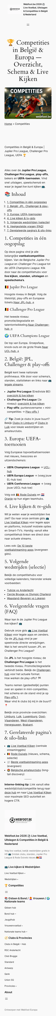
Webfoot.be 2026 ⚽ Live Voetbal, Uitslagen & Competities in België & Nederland (26, 839)
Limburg (10, 716)
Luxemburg (30, 716)
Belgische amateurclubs (26, 770)
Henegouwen (13, 724)
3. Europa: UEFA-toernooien (24, 214)
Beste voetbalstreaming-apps (29, 762)
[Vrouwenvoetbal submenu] (22, 925)
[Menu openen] (28, 25)
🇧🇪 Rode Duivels (26, 494)
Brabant (28, 724)
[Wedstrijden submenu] (17, 879)
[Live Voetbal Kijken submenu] (25, 873)
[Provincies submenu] (16, 986)
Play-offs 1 (32, 411)
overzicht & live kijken (20, 395)
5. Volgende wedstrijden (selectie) (28, 222)
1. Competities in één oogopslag (27, 202)
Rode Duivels (19, 754)
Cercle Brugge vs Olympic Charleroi (29, 594)
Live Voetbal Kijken (23, 745)
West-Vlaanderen (31, 720)
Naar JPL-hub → (24, 302)
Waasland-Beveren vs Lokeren (26, 598)
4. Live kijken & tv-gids (21, 218)
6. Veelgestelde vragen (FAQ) (25, 226)
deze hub (10, 792)
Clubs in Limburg (23, 423)
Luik (18, 716)
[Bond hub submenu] (15, 913)
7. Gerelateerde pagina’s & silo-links (29, 230)
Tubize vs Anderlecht (20, 590)
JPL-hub (18, 638)
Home (8, 123)
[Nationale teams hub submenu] (26, 931)
